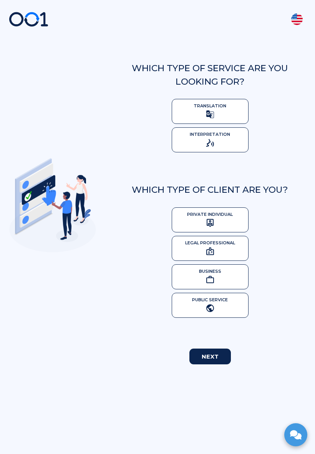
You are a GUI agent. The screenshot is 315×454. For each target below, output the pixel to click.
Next (210, 356)
